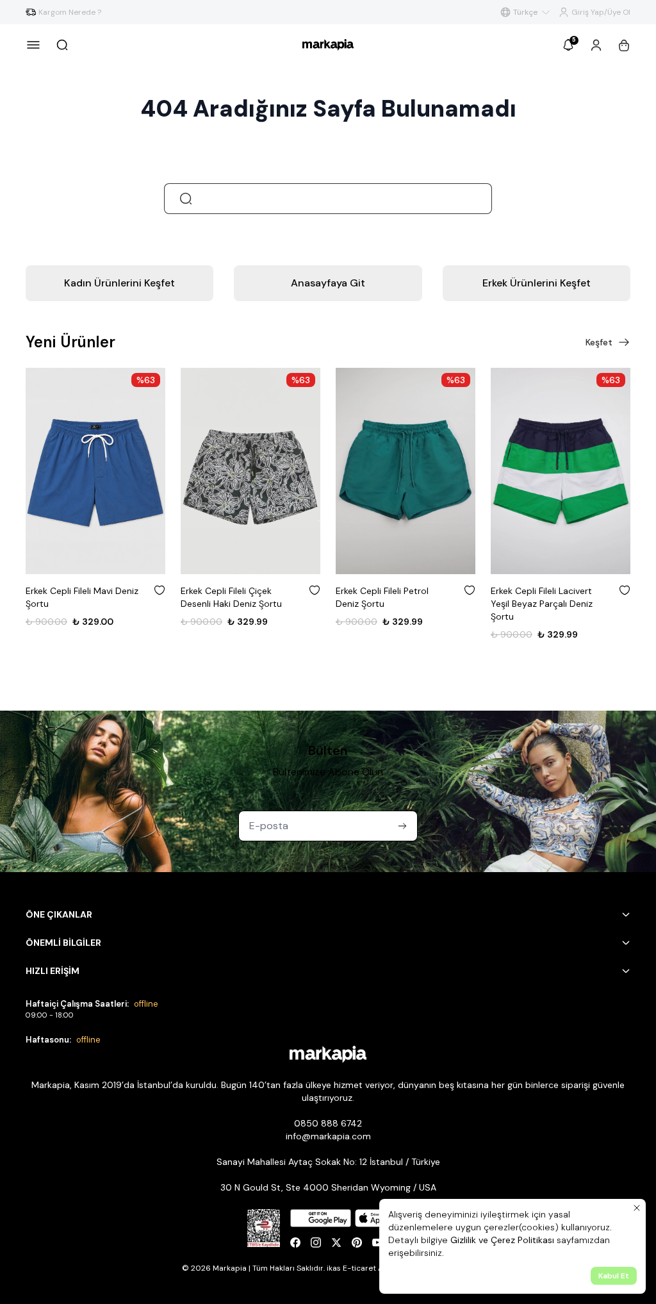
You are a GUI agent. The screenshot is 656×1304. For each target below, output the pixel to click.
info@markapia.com (328, 1136)
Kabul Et (613, 1276)
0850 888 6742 (328, 1123)
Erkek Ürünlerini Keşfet (536, 283)
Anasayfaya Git (328, 283)
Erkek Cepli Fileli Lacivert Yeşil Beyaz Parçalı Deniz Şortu (542, 603)
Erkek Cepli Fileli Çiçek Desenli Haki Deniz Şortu (231, 597)
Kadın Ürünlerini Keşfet (119, 283)
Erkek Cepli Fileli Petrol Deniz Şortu (382, 597)
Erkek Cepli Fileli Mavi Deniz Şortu (82, 597)
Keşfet (599, 342)
